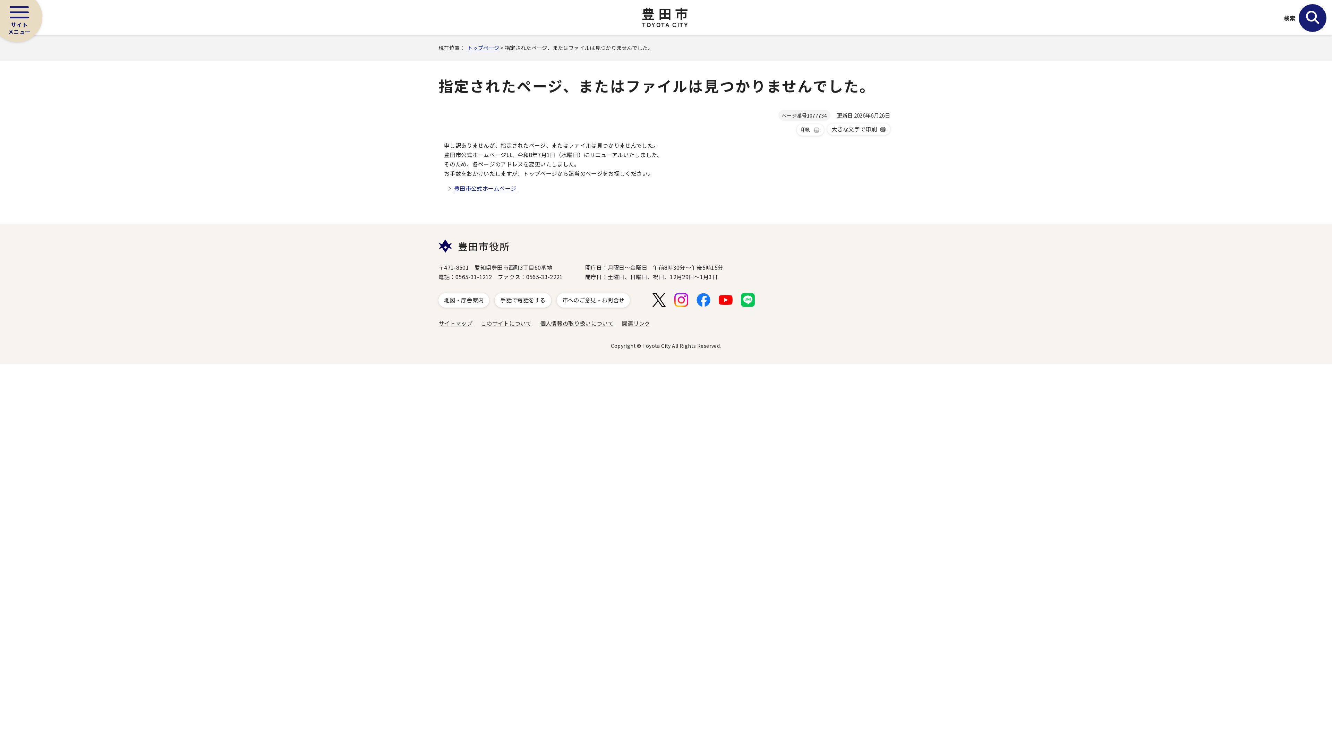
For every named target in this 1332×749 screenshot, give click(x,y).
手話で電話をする (523, 300)
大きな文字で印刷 (854, 129)
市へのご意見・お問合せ (593, 300)
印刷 (806, 129)
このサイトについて (506, 323)
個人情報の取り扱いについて (577, 323)
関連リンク (636, 323)
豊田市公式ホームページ (485, 188)
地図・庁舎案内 (464, 300)
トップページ (483, 47)
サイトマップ (455, 323)
